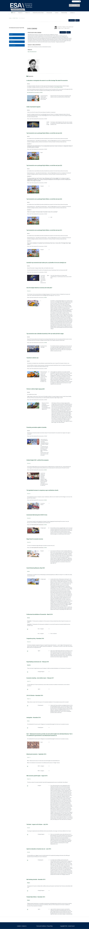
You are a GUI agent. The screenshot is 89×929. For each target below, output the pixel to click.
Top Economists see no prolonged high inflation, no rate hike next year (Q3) (44, 165)
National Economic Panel (38, 12)
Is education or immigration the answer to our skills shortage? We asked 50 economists (47, 80)
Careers (56, 12)
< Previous (71, 20)
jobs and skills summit (58, 87)
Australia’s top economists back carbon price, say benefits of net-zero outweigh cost (46, 262)
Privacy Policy (50, 926)
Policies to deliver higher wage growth (36, 389)
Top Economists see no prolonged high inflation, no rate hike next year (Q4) (44, 133)
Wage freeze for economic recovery (35, 539)
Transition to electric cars (33, 358)
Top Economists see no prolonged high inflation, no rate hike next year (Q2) (44, 199)
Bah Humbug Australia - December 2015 (36, 879)
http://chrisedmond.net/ (32, 51)
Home (13, 12)
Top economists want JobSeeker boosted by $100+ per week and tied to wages (45, 333)
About (11, 34)
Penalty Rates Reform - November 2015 (36, 897)
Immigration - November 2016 (34, 717)
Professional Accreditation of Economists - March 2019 (40, 614)
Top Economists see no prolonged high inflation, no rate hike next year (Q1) (44, 230)
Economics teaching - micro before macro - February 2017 (40, 678)
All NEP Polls (15, 18)
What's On (27, 12)
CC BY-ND (45, 297)
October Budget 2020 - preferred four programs (38, 460)
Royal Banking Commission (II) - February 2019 (38, 661)
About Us (20, 12)
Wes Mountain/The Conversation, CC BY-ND (34, 92)
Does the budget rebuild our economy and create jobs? (39, 287)
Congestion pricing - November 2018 (35, 638)
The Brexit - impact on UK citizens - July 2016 (37, 824)
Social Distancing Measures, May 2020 (36, 568)
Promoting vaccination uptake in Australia (36, 427)
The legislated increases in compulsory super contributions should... (43, 490)
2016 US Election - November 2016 (35, 695)
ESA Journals (49, 12)
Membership (64, 12)
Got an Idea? (12, 45)
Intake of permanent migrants (33, 107)
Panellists (12, 41)
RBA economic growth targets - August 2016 (37, 775)
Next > (77, 20)
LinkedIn (19, 926)
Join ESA (74, 5)
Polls (11, 38)
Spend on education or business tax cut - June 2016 (39, 849)
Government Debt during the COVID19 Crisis (37, 515)
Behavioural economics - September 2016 (36, 754)
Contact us (72, 12)
